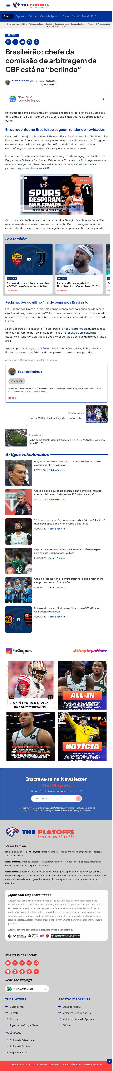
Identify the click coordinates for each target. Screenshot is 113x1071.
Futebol (8, 16)
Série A (53, 359)
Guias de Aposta (72, 1006)
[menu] (8, 5)
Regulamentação (19, 1052)
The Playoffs (15, 999)
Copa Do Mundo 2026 (84, 16)
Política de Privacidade (22, 1040)
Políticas (13, 1033)
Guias (66, 16)
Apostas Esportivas (74, 999)
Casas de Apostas (50, 16)
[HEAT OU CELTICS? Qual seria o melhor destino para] (30, 736)
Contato (14, 1013)
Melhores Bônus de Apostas (78, 1019)
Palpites (33, 16)
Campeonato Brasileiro (33, 359)
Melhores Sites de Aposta (77, 1013)
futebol (12, 35)
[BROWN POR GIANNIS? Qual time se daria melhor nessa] (82, 685)
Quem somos (17, 1006)
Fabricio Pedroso (20, 80)
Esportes (21, 16)
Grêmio (45, 348)
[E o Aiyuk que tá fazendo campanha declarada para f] (30, 685)
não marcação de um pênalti (75, 332)
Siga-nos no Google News (24, 1025)
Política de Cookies (20, 1046)
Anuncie (14, 1019)
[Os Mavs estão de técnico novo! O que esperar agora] (82, 736)
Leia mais (12, 398)
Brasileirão (11, 359)
